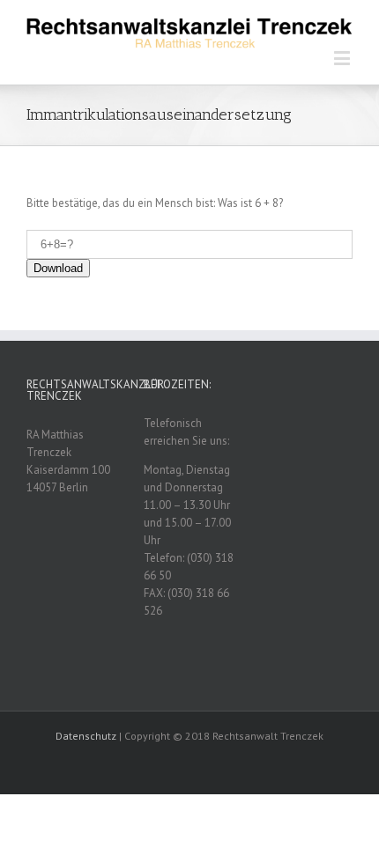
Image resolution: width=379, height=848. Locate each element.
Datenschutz (86, 735)
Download (58, 268)
